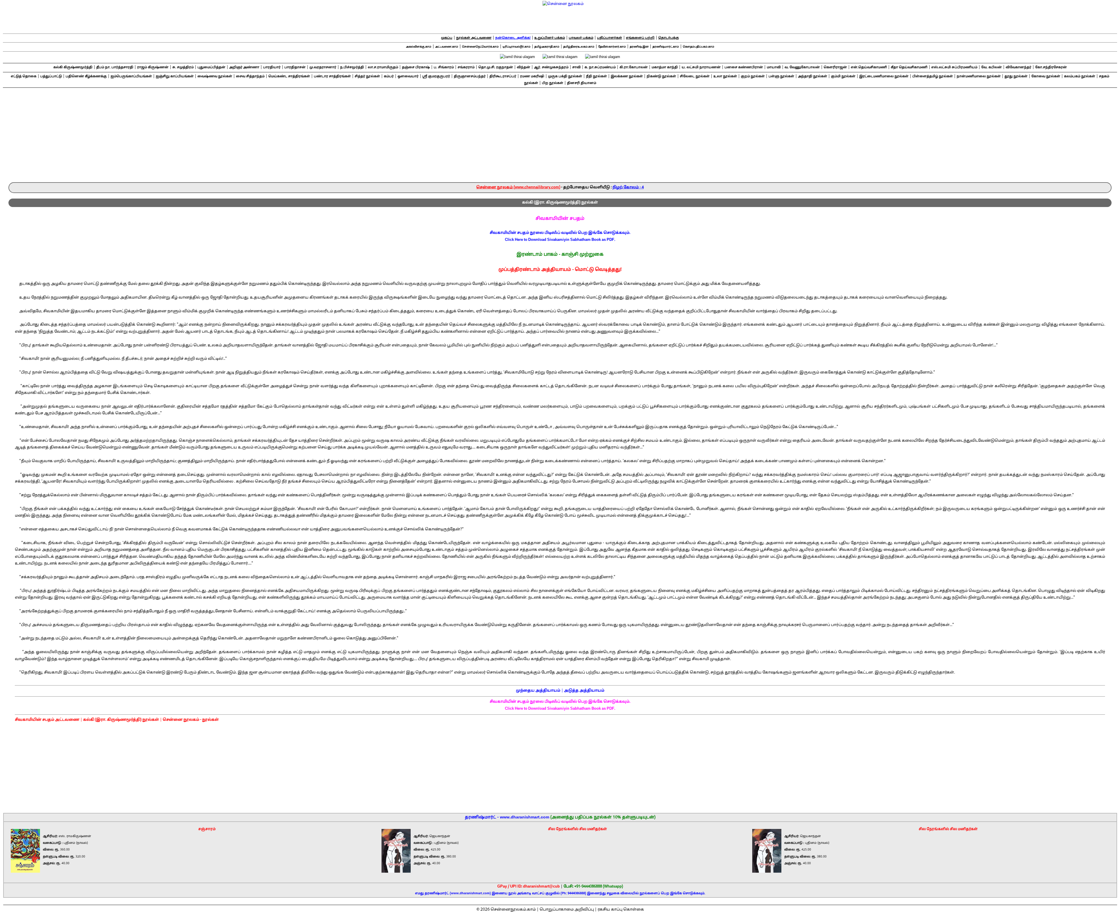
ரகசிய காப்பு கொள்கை (621, 909)
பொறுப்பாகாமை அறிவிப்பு (567, 909)
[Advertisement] (560, 138)
